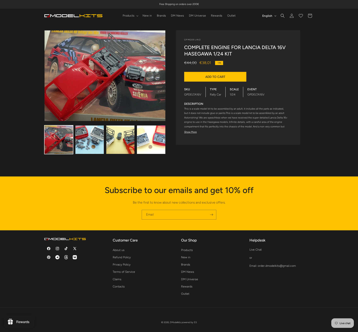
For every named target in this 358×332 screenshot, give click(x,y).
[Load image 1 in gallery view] (58, 139)
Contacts (119, 286)
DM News (187, 272)
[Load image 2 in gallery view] (89, 139)
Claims (117, 279)
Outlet (185, 293)
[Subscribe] (211, 215)
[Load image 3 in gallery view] (120, 139)
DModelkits (175, 322)
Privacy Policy (122, 264)
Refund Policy (122, 257)
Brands (185, 264)
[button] (130, 15)
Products (187, 250)
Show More (190, 131)
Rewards (186, 286)
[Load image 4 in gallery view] (151, 139)
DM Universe (189, 279)
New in (185, 257)
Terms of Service (124, 272)
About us (119, 250)
